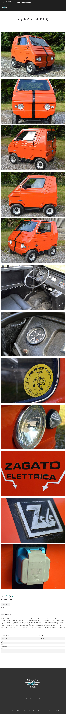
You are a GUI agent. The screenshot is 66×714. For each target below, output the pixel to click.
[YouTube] (39, 698)
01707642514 (8, 2)
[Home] (4, 8)
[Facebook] (26, 698)
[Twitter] (35, 698)
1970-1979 (5, 604)
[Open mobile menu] (62, 7)
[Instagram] (31, 698)
